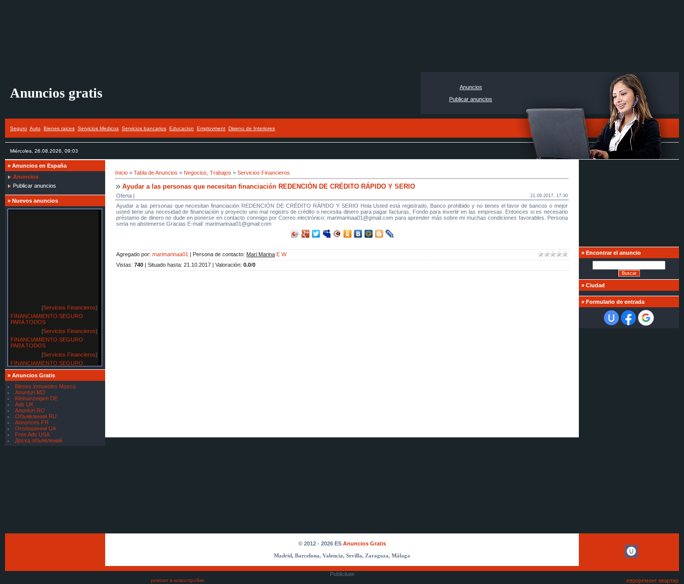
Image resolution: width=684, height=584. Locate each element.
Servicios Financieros (69, 306)
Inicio (121, 173)
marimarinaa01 (170, 254)
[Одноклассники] (348, 233)
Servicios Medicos (98, 128)
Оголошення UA (35, 428)
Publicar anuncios (470, 99)
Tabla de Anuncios (156, 173)
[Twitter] (316, 233)
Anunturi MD (30, 392)
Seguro (18, 128)
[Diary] (337, 233)
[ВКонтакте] (358, 233)
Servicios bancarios (144, 128)
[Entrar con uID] (611, 317)
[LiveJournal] (390, 233)
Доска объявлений (38, 440)
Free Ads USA (32, 434)
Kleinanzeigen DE (36, 398)
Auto (35, 128)
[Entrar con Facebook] (628, 317)
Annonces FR (32, 422)
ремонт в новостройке (177, 580)
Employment (211, 128)
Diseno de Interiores (251, 128)
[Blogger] (379, 233)
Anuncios (471, 87)
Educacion (181, 128)
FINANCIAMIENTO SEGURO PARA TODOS (47, 317)
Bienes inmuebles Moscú (45, 386)
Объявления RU (36, 416)
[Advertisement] (342, 36)
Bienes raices (59, 128)
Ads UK (24, 404)
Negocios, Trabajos (207, 173)
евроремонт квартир (652, 580)
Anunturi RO (30, 410)
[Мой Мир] (369, 233)
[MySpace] (326, 233)
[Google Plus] (305, 233)
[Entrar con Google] (646, 318)
